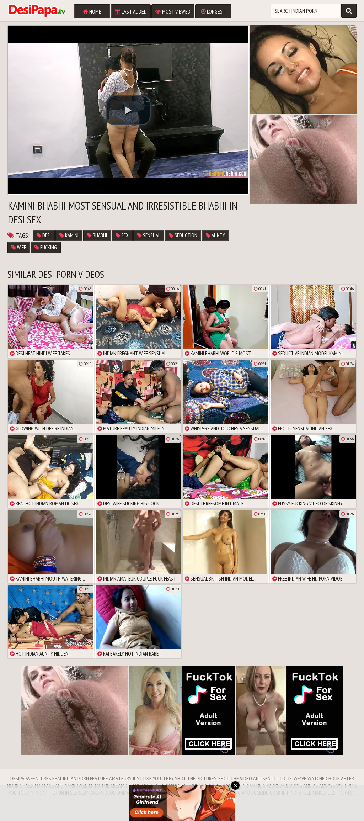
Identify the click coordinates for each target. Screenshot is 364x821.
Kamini (71, 235)
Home (94, 11)
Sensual (151, 235)
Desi (46, 235)
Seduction (185, 235)
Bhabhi (99, 235)
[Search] (349, 11)
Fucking (48, 247)
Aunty (217, 235)
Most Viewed (176, 11)
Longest (216, 11)
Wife (21, 247)
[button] (128, 110)
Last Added (134, 11)
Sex (124, 235)
